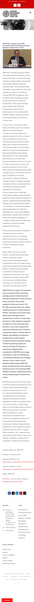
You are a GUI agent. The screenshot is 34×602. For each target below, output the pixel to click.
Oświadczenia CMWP (16, 481)
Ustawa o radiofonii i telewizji (9, 556)
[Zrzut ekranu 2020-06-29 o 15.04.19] (17, 58)
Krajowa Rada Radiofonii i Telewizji (24, 516)
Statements (6, 481)
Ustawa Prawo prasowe (7, 550)
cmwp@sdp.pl (22, 1)
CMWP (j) (7, 479)
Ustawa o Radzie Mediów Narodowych (9, 562)
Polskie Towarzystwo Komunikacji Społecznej (24, 535)
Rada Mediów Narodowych (22, 522)
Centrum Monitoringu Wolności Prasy (14, 573)
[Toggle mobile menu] (30, 13)
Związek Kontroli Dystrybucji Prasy (23, 528)
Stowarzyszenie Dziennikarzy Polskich (24, 511)
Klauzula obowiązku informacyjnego (18, 579)
